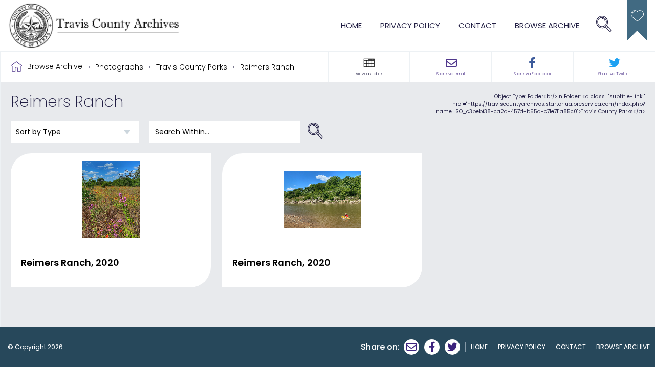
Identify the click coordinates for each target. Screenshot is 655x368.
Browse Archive (54, 66)
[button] (369, 62)
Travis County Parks (191, 67)
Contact (477, 25)
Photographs (119, 67)
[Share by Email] (411, 347)
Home (351, 25)
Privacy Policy (410, 25)
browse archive (547, 25)
